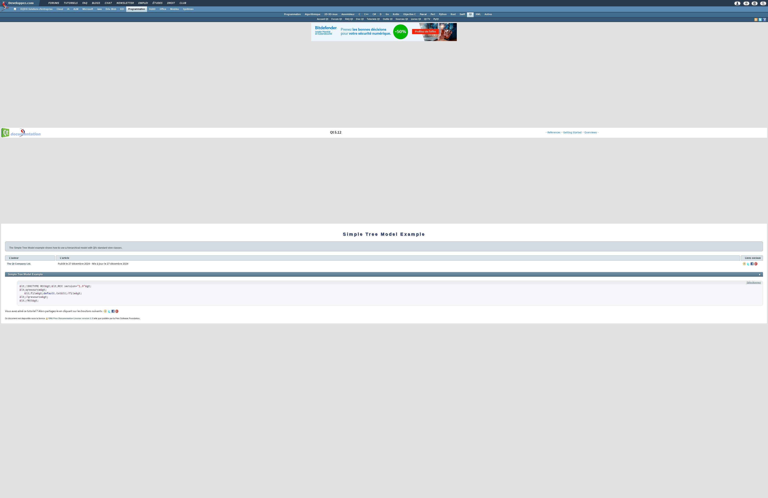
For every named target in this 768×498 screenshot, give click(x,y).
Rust (453, 14)
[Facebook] (752, 264)
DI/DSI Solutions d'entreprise (36, 9)
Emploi (143, 3)
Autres (488, 14)
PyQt (436, 19)
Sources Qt (402, 19)
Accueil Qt (322, 19)
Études (157, 3)
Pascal (423, 14)
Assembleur (348, 14)
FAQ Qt (349, 19)
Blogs (95, 3)
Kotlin (396, 14)
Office (163, 9)
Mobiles (174, 9)
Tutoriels (70, 3)
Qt (470, 14)
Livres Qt (416, 19)
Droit (171, 3)
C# (374, 14)
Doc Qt (360, 19)
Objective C (409, 14)
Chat (108, 3)
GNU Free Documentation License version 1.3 (70, 318)
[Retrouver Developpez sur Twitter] (760, 19)
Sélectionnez (754, 282)
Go (387, 14)
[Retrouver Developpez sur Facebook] (764, 19)
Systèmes (188, 9)
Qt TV (427, 19)
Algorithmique (312, 14)
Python (443, 14)
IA (68, 9)
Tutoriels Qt (373, 19)
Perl (433, 14)
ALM (75, 9)
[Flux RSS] (756, 19)
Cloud (60, 9)
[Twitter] (748, 264)
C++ (366, 14)
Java (99, 9)
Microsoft (87, 9)
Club (182, 3)
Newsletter (125, 3)
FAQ (84, 3)
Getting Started (572, 132)
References (553, 132)
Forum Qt (336, 19)
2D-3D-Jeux (330, 14)
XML (478, 14)
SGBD (152, 9)
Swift (462, 14)
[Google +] (755, 264)
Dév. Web (111, 9)
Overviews (590, 132)
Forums (53, 3)
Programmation (136, 9)
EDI (122, 9)
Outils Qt (387, 19)
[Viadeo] (744, 264)
